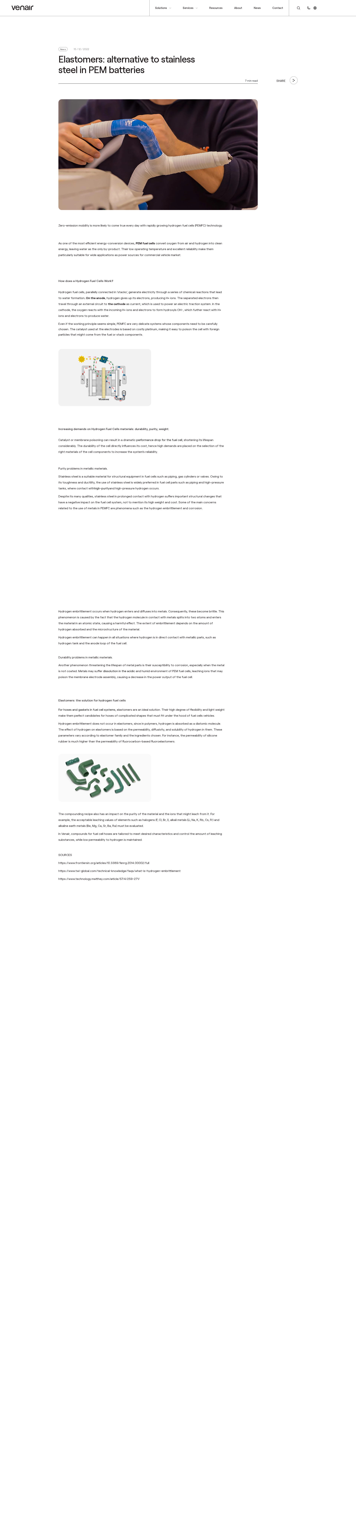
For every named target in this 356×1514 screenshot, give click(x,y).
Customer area (333, 8)
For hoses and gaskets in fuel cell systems (86, 709)
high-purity (101, 488)
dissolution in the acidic (119, 671)
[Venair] (22, 8)
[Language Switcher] (315, 7)
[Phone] (308, 7)
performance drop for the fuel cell (159, 440)
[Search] (296, 8)
